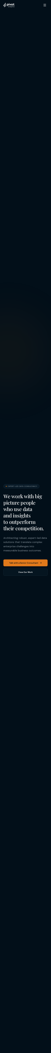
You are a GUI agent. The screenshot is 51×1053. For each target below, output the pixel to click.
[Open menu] (45, 5)
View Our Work (25, 572)
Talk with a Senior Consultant (23, 563)
